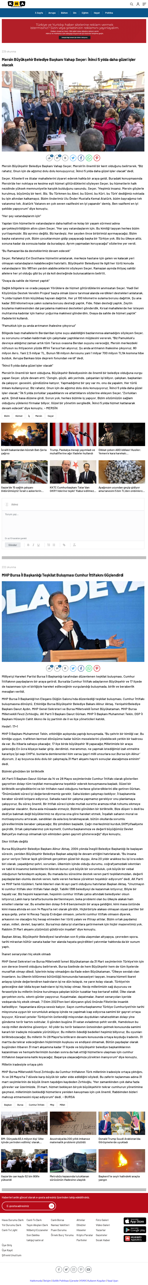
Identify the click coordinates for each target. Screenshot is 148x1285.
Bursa (20, 1104)
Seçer (51, 415)
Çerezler (74, 1280)
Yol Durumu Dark (11, 1225)
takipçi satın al (35, 1240)
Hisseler (81, 1230)
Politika (109, 12)
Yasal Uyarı (112, 1280)
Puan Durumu (59, 1230)
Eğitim (85, 12)
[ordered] (48, 545)
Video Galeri (103, 1225)
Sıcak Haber (103, 1240)
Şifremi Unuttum (11, 1255)
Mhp (52, 1104)
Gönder (12, 545)
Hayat (97, 12)
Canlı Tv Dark (34, 1220)
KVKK (83, 1280)
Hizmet (19, 415)
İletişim (47, 1280)
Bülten (64, 12)
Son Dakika (33, 1235)
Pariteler (82, 1240)
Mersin (38, 415)
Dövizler (81, 1225)
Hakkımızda (36, 1280)
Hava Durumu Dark (13, 1220)
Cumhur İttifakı (36, 1104)
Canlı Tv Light (10, 1230)
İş (29, 415)
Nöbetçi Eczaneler (37, 1230)
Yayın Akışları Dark (37, 1225)
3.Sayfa (39, 12)
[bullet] (53, 545)
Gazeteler (101, 1235)
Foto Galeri (102, 1220)
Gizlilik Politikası (60, 1280)
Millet (62, 1104)
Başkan (8, 1104)
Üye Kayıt (7, 1250)
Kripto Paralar (85, 1235)
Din (74, 12)
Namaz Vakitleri (60, 1225)
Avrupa (52, 12)
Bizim (7, 415)
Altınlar (81, 1220)
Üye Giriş (7, 1245)
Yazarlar (101, 1230)
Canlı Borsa (57, 1220)
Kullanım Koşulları (97, 1280)
